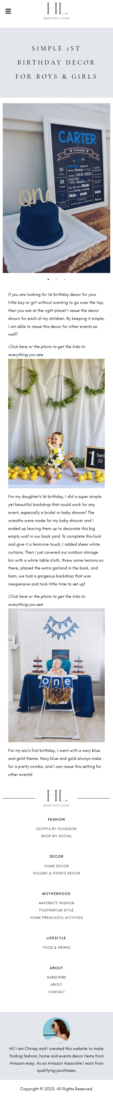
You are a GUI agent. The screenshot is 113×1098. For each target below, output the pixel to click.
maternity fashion (57, 903)
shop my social (56, 836)
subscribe (56, 977)
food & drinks (56, 947)
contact (56, 992)
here (23, 346)
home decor (56, 866)
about (56, 984)
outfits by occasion (56, 829)
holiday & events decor (56, 873)
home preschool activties (56, 918)
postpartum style (56, 910)
